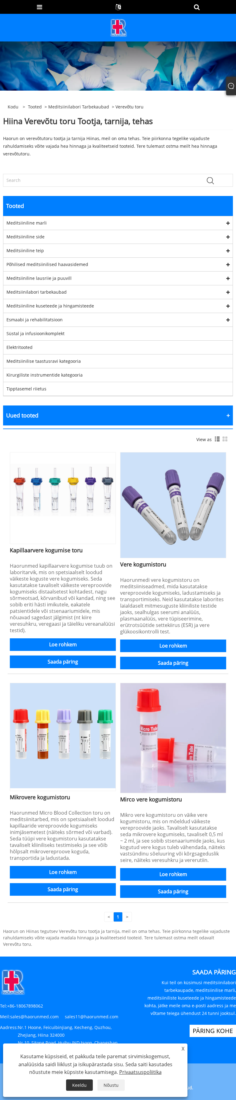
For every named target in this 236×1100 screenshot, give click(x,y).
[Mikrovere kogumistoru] (63, 735)
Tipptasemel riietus (26, 389)
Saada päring (63, 661)
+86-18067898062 (25, 1006)
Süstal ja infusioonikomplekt (35, 333)
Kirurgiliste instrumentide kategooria (44, 375)
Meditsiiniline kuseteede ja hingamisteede (50, 306)
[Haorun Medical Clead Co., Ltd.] (118, 27)
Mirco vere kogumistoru (151, 799)
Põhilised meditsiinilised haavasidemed (47, 264)
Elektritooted (19, 347)
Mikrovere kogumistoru (40, 797)
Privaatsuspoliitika (140, 1072)
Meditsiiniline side (25, 237)
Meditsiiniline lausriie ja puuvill (39, 278)
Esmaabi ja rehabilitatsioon (34, 320)
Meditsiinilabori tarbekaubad (78, 107)
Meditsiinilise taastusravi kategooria (43, 361)
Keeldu (79, 1085)
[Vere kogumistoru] (173, 504)
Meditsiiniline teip (25, 250)
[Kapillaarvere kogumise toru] (63, 497)
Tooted (35, 107)
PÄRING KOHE (213, 1031)
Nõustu (111, 1085)
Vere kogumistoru (143, 564)
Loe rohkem (63, 644)
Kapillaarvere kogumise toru (46, 550)
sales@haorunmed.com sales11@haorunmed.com (64, 1017)
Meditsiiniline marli (26, 223)
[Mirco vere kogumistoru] (173, 737)
